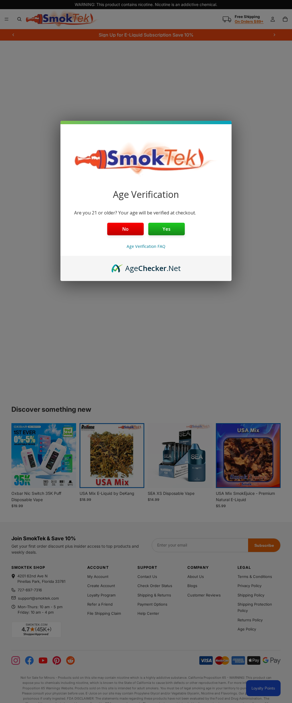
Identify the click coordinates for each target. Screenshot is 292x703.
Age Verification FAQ (146, 246)
